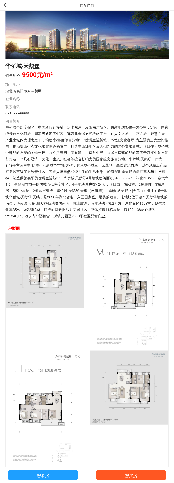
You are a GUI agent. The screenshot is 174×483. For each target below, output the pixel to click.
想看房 (43, 475)
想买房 (131, 475)
